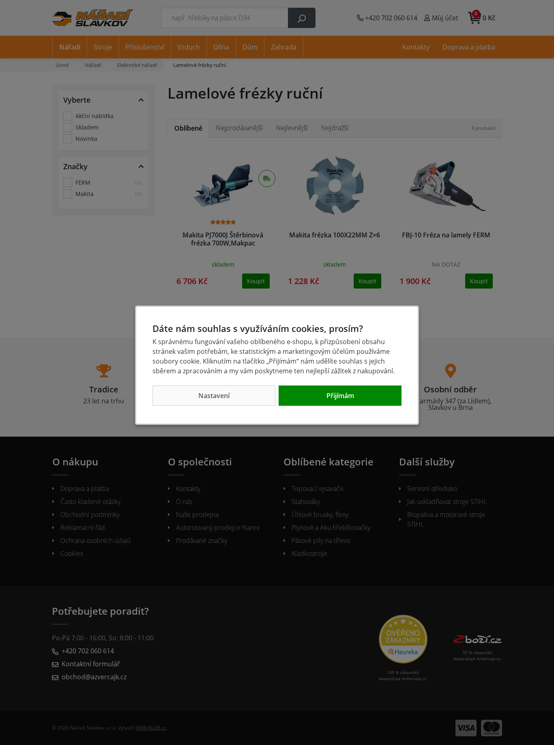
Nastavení (214, 395)
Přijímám (340, 395)
